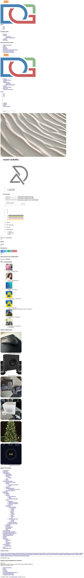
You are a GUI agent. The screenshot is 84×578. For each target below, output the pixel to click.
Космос (4, 537)
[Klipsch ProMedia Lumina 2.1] (11, 374)
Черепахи (13, 508)
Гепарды (13, 514)
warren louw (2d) (23, 553)
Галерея (5, 35)
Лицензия (5, 48)
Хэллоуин (8, 542)
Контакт (5, 47)
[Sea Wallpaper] (9, 288)
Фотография (6, 492)
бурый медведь (30, 553)
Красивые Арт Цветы (13, 484)
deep (28, 555)
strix (56, 553)
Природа (8, 495)
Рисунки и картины (10, 490)
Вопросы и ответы (7, 45)
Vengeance (61, 554)
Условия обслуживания (8, 50)
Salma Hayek (8, 545)
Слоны (12, 509)
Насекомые (8, 524)
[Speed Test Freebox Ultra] (11, 464)
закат (21, 555)
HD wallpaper (76, 553)
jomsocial (2, 553)
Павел (7, 479)
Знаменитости (6, 544)
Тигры (12, 516)
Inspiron (30, 554)
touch (39, 554)
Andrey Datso (14, 576)
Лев (12, 517)
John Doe (8, 476)
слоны (71, 553)
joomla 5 (9, 553)
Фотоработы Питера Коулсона (10, 532)
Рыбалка (5, 536)
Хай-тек (7, 494)
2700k (43, 553)
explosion (17, 553)
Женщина (10, 501)
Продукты (5, 40)
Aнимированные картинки (9, 531)
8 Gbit (14, 555)
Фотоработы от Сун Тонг (14, 489)
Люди (7, 499)
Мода (7, 529)
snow (58, 553)
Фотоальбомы (6, 472)
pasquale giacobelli (67, 554)
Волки (12, 511)
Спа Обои (5, 491)
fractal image (62, 553)
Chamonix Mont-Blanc (13, 498)
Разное (4, 105)
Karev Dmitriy (9, 475)
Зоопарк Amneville (12, 522)
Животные (8, 505)
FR (3, 26)
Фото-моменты (9, 527)
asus (17, 554)
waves (46, 553)
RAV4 (49, 553)
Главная (5, 34)
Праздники (5, 538)
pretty (57, 554)
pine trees (13, 553)
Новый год (8, 543)
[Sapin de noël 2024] (11, 441)
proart (45, 554)
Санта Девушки (6, 530)
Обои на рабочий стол (8, 535)
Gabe (7, 478)
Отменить (3, 259)
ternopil (6, 555)
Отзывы (5, 38)
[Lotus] (9, 270)
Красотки (10, 504)
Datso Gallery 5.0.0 (7, 548)
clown (24, 555)
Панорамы (5, 471)
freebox (19, 554)
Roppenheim (8, 528)
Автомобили (6, 470)
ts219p (27, 554)
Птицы (12, 510)
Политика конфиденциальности (10, 49)
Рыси (12, 515)
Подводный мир (12, 496)
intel (26, 555)
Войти (2, 24)
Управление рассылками (8, 52)
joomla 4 (18, 555)
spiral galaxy (10, 555)
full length (24, 554)
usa (52, 554)
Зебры (12, 512)
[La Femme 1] (9, 315)
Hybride (42, 554)
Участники (8, 36)
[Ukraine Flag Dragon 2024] (9, 297)
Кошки (12, 521)
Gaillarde (14, 554)
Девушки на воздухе (13, 502)
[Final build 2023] (9, 325)
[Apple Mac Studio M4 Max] (11, 419)
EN (4, 29)
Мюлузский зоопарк (13, 523)
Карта (4, 46)
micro (35, 553)
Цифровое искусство (8, 481)
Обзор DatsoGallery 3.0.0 (8, 534)
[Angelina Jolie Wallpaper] (9, 279)
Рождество (8, 540)
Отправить (8, 259)
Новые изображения (10, 37)
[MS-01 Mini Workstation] (11, 397)
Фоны (9, 485)
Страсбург (8, 525)
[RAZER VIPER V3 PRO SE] (11, 352)
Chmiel (9, 477)
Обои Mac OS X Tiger (10, 482)
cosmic (40, 553)
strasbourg (67, 553)
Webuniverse (8, 474)
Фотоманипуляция (10, 488)
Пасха (7, 541)
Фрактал (8, 487)
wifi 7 (6, 553)
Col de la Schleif (78, 554)
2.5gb (54, 554)
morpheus (53, 553)
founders (2, 555)
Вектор (7, 483)
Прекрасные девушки (13, 503)
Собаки (12, 520)
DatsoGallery (9, 237)
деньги (73, 554)
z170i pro (10, 554)
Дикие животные (12, 507)
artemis (6, 554)
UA (4, 27)
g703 (38, 553)
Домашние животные (13, 518)
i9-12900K (35, 554)
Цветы (9, 497)
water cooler (49, 554)
